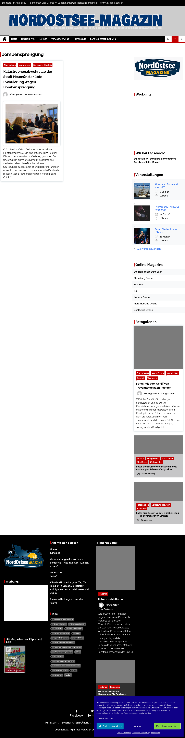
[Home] (4, 39)
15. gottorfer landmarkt (60, 638)
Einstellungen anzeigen (167, 726)
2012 (74, 670)
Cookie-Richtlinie (124, 733)
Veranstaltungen (60, 39)
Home (14, 39)
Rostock (141, 378)
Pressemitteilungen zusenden (67, 599)
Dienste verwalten (105, 718)
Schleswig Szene (143, 310)
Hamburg (139, 284)
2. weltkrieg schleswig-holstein (63, 619)
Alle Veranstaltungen (149, 248)
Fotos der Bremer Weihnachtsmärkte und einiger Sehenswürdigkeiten (156, 468)
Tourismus (152, 378)
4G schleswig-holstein (77, 624)
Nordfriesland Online (145, 303)
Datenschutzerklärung (141, 733)
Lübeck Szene (142, 297)
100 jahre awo (57, 656)
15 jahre (76, 633)
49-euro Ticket (77, 638)
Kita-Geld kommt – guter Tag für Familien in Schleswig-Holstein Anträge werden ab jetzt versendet (69, 586)
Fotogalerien (143, 373)
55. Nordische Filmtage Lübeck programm (67, 647)
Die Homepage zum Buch (148, 271)
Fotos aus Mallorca (110, 599)
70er (77, 652)
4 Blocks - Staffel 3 (59, 624)
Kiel (136, 291)
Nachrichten (28, 39)
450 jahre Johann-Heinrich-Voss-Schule (66, 666)
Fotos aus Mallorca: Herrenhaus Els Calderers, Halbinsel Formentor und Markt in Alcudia (115, 693)
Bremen (140, 458)
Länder (43, 39)
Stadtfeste (142, 462)
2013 (68, 675)
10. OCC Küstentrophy (74, 628)
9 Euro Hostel (57, 628)
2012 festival (57, 675)
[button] (168, 39)
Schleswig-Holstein (42, 65)
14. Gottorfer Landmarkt (61, 633)
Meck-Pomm (158, 373)
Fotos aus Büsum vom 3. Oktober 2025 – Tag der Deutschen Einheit (157, 514)
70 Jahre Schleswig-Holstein (62, 652)
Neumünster (24, 65)
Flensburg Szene (143, 278)
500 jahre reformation (60, 670)
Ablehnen (138, 726)
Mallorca (103, 594)
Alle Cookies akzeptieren (110, 726)
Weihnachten (156, 462)
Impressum (155, 733)
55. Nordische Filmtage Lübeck (63, 642)
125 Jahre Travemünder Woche (63, 661)
